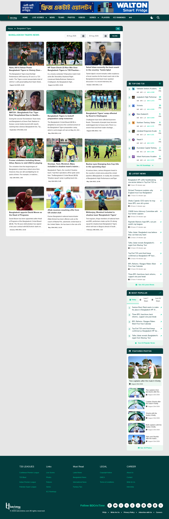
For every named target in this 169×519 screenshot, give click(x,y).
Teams (61, 17)
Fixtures (49, 482)
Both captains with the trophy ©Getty (154, 426)
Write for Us (131, 482)
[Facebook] (109, 505)
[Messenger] (143, 505)
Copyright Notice (106, 473)
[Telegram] (155, 505)
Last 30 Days (158, 299)
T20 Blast (22, 477)
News (52, 17)
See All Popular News (146, 343)
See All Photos (146, 448)
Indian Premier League (27, 482)
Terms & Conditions (107, 482)
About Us (130, 473)
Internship (130, 487)
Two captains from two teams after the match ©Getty (152, 391)
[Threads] (160, 505)
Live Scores (50, 473)
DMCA (102, 477)
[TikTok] (132, 505)
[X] (126, 505)
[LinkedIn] (149, 505)
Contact (129, 477)
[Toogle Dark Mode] (151, 17)
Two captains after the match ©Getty (145, 381)
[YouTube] (115, 505)
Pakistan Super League (27, 487)
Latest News (77, 473)
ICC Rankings (119, 17)
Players (106, 17)
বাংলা (130, 17)
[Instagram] (121, 505)
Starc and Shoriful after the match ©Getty (152, 438)
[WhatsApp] (138, 505)
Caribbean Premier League (29, 473)
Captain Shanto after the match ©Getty (153, 402)
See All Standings (144, 165)
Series (48, 487)
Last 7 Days (146, 299)
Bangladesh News (79, 477)
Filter (114, 36)
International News (79, 482)
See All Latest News (146, 285)
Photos (71, 17)
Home (25, 17)
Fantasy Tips (77, 487)
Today (134, 300)
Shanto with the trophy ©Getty (151, 414)
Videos (81, 17)
